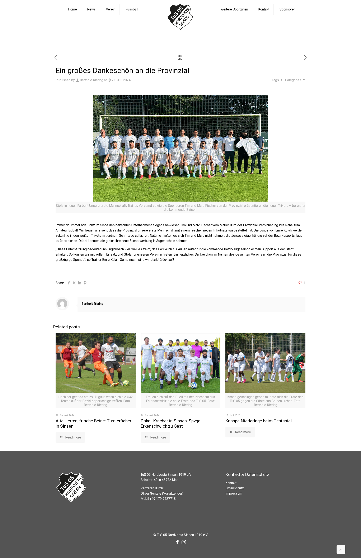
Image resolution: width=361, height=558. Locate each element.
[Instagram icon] (183, 542)
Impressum (233, 493)
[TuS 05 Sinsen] (180, 17)
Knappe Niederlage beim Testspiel (258, 420)
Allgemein (168, 39)
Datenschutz (234, 488)
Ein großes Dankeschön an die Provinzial (213, 39)
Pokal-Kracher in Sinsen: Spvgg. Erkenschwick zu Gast (171, 423)
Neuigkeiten (144, 39)
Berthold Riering (91, 80)
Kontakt (230, 483)
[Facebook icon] (177, 542)
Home (122, 39)
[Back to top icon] (341, 549)
